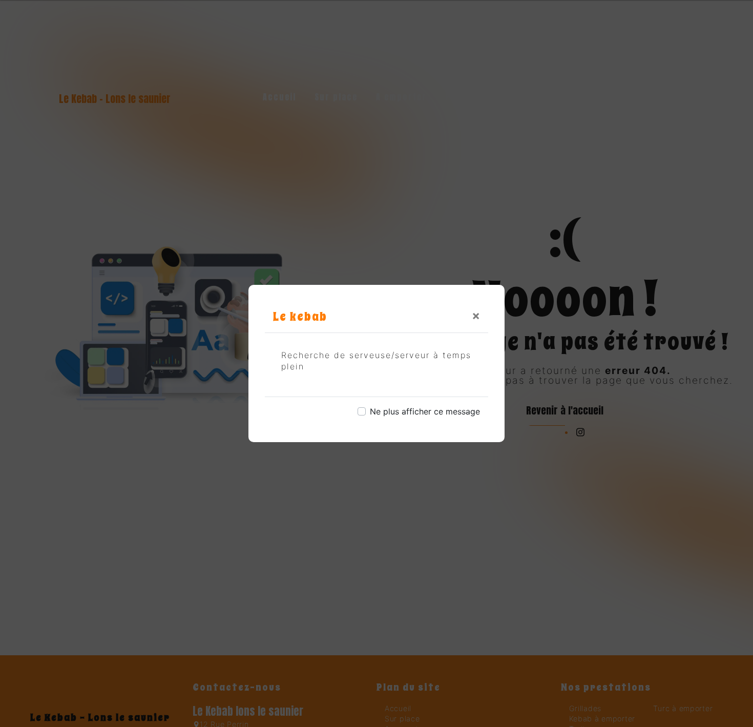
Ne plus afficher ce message (425, 411)
